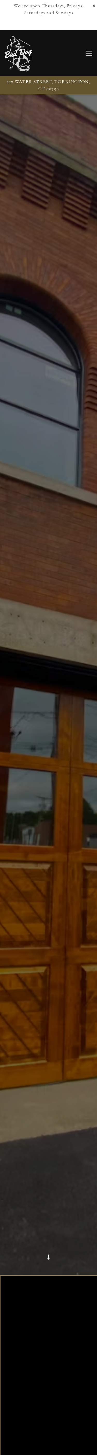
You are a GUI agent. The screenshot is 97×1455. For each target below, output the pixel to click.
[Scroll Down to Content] (49, 1272)
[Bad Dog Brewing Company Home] (18, 53)
